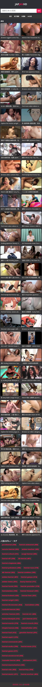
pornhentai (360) (9, 544)
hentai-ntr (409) (29, 614)
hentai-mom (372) (28, 646)
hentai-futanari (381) (29, 591)
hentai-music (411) (10, 674)
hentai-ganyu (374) (29, 577)
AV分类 (30, 16)
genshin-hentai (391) (28, 632)
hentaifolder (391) (29, 628)
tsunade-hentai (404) (11, 660)
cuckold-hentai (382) (11, 609)
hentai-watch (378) (10, 623)
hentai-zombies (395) (27, 572)
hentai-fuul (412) (9, 632)
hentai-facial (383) (10, 586)
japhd (21, 4)
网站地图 (26, 684)
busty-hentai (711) (28, 582)
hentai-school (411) (10, 554)
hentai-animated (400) (28, 544)
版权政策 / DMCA (18, 684)
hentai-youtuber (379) (30, 586)
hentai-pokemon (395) (11, 568)
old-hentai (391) (29, 660)
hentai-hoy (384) (26, 669)
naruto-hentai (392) (10, 549)
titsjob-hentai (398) (10, 628)
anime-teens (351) (9, 582)
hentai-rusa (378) (31, 568)
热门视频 (16, 16)
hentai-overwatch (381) (12, 642)
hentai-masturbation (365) (13, 665)
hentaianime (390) (9, 591)
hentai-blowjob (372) (11, 619)
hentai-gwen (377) (10, 651)
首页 (10, 16)
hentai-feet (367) (29, 595)
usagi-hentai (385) (29, 554)
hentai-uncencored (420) (12, 656)
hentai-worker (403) (29, 674)
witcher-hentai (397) (10, 614)
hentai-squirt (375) (10, 637)
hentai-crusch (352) (29, 623)
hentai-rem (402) (9, 669)
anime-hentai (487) (10, 577)
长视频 (23, 16)
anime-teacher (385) (30, 549)
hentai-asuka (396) (10, 646)
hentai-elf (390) (8, 558)
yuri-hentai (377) (30, 619)
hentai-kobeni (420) (10, 595)
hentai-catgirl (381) (10, 600)
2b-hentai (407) (24, 558)
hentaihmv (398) (32, 605)
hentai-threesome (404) (12, 605)
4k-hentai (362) (8, 572)
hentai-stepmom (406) (11, 563)
